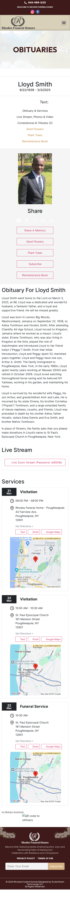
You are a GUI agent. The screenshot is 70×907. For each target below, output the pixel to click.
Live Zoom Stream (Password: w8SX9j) (36, 462)
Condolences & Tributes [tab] (35, 123)
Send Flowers (35, 129)
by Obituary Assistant (13, 812)
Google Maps (52, 531)
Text (22, 531)
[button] (64, 23)
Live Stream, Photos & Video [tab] (35, 116)
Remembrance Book (35, 141)
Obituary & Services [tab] (35, 110)
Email (35, 531)
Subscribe (35, 264)
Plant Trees (35, 135)
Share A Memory (35, 230)
